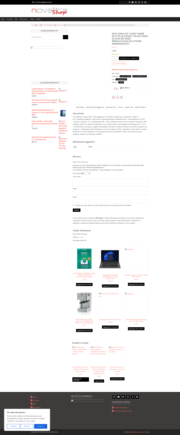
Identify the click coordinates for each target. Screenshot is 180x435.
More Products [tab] (140, 107)
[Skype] (137, 397)
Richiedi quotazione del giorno (125, 69)
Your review (77, 176)
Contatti (38, 19)
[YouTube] (119, 397)
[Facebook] (114, 397)
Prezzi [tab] (120, 107)
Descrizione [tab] (80, 107)
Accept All (41, 426)
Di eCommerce (138, 432)
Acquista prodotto (117, 379)
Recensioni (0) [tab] (111, 107)
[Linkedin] (123, 397)
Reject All (27, 426)
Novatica (81, 237)
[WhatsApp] (132, 397)
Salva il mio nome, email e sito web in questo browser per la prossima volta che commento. (104, 205)
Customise (13, 426)
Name (75, 188)
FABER (121, 82)
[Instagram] (128, 397)
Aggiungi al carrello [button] (84, 284)
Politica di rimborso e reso (123, 411)
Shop (16, 19)
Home (3, 19)
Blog (32, 19)
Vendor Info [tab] (129, 107)
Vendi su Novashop (120, 408)
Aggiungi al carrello (129, 58)
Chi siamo (10, 19)
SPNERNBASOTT (121, 79)
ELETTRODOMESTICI (48, 25)
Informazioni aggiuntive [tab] (95, 107)
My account (23, 19)
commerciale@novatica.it (43, 2)
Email (75, 197)
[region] (27, 420)
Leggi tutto (99, 381)
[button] (119, 63)
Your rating (77, 173)
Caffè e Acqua (59, 25)
